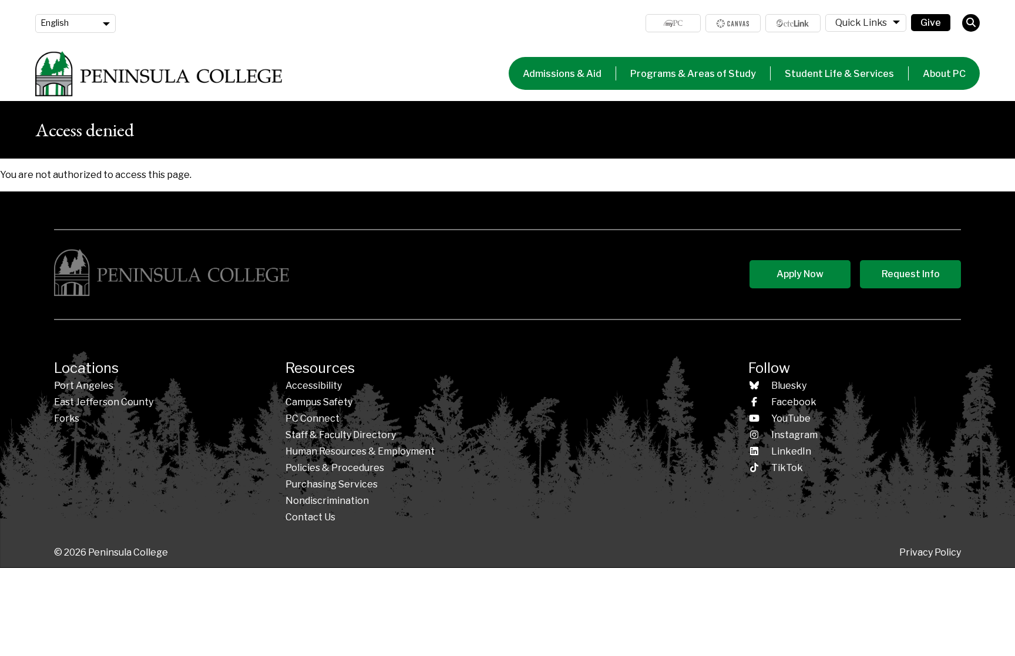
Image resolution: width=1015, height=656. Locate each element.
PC (312, 418)
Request (911, 274)
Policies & (334, 467)
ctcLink (793, 23)
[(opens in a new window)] (733, 23)
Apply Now (800, 274)
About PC (944, 73)
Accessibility (313, 385)
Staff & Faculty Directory (340, 434)
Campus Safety (318, 402)
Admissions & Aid (562, 73)
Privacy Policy (930, 552)
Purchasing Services (331, 484)
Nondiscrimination (327, 500)
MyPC (673, 23)
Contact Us (310, 517)
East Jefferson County (103, 402)
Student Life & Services (839, 73)
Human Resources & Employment (360, 451)
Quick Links (861, 22)
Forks (66, 418)
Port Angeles (83, 385)
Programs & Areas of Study (693, 73)
